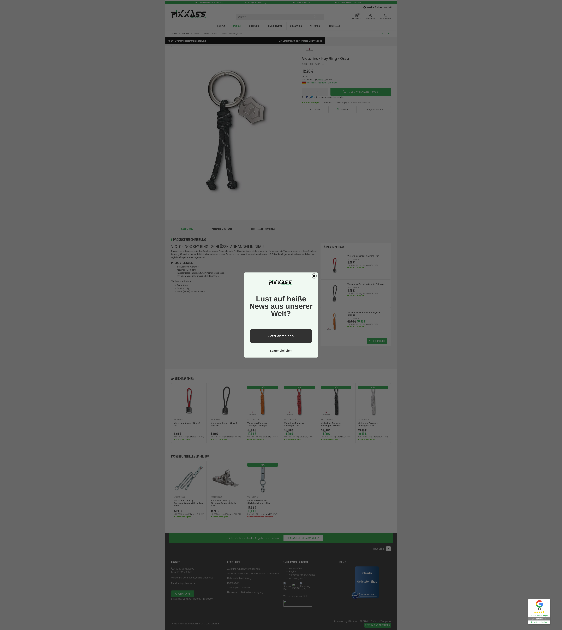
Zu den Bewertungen (539, 615)
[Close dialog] (314, 276)
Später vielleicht (281, 350)
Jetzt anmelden (281, 336)
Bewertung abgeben (539, 622)
